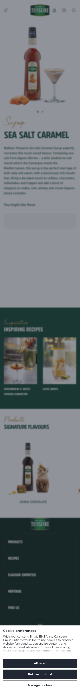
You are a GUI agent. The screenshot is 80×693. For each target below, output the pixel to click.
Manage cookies (40, 685)
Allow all (40, 663)
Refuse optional (40, 674)
